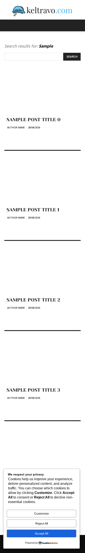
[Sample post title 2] (42, 272)
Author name (16, 127)
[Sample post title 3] (42, 362)
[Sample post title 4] (42, 452)
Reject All (41, 523)
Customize (41, 513)
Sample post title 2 (33, 300)
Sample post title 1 (33, 209)
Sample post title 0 (34, 119)
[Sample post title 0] (42, 92)
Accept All (41, 533)
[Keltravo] (42, 10)
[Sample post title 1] (42, 182)
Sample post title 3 (33, 390)
